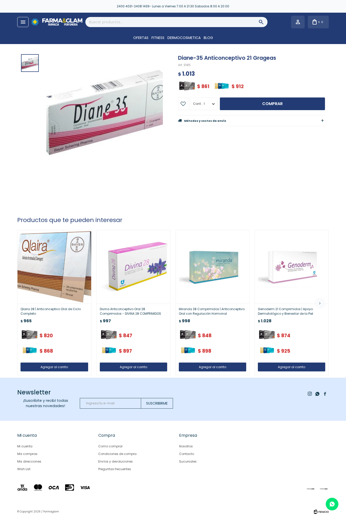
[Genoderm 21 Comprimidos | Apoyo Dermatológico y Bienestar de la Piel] (291, 267)
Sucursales (188, 461)
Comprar (272, 104)
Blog (208, 37)
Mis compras (27, 454)
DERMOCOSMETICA (184, 37)
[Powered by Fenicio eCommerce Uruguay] (321, 511)
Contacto (186, 454)
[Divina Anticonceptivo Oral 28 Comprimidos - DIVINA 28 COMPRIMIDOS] (133, 267)
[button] (320, 303)
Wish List (23, 469)
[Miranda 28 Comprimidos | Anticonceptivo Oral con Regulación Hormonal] (212, 267)
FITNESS (157, 37)
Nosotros (186, 446)
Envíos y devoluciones (115, 461)
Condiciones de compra (117, 454)
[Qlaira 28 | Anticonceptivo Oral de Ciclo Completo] (54, 267)
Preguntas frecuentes (114, 469)
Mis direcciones (29, 461)
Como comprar (110, 446)
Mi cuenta (24, 446)
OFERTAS (140, 37)
